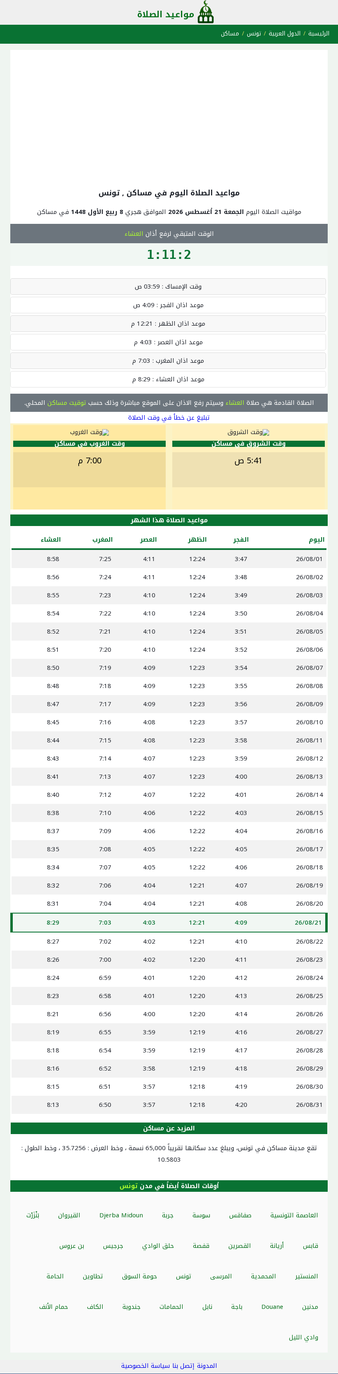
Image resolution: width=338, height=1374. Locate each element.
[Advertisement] (169, 117)
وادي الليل (303, 1337)
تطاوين (93, 1276)
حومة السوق (139, 1276)
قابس (310, 1246)
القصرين (239, 1246)
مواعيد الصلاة (165, 14)
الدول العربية (284, 33)
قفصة (201, 1246)
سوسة (201, 1215)
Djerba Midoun (121, 1215)
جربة (168, 1215)
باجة (236, 1307)
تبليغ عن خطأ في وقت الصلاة (169, 417)
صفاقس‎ (240, 1215)
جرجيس (113, 1246)
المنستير (306, 1276)
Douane (272, 1307)
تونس (254, 33)
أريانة (277, 1246)
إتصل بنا (183, 1366)
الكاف (95, 1307)
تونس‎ (183, 1276)
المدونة (207, 1366)
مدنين (310, 1307)
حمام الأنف (53, 1307)
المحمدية (263, 1276)
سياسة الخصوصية (145, 1366)
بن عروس (71, 1246)
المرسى (221, 1276)
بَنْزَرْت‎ (32, 1215)
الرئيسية (318, 33)
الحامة (55, 1276)
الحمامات (171, 1307)
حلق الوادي (158, 1246)
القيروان (69, 1215)
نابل (207, 1307)
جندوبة (131, 1307)
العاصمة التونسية (294, 1215)
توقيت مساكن (66, 403)
